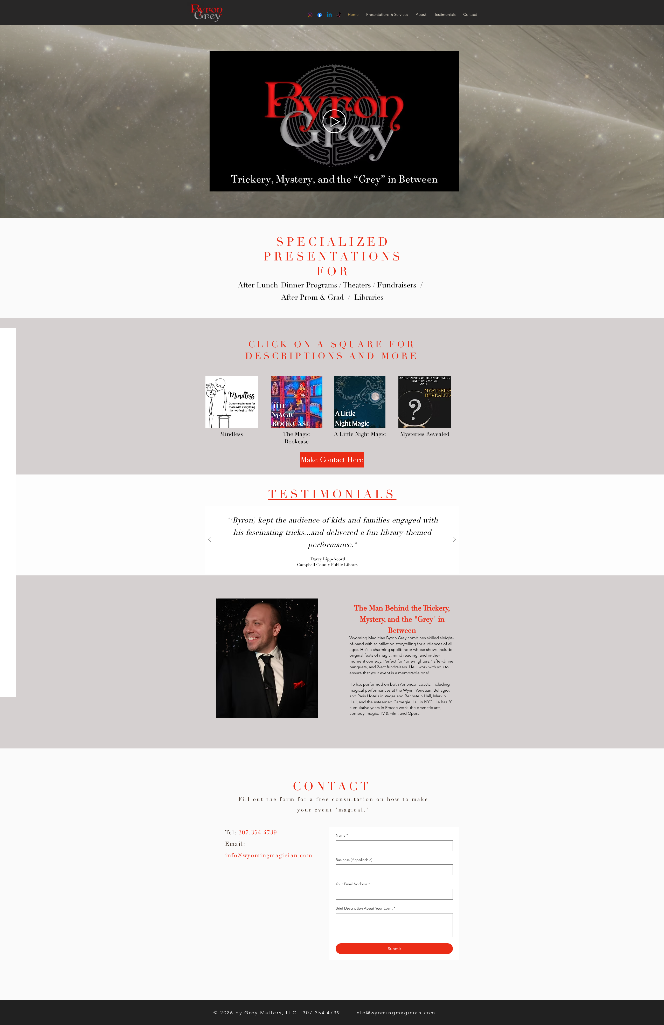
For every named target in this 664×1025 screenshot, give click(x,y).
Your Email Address (353, 884)
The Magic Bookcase (296, 437)
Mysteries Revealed (424, 434)
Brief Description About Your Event (365, 908)
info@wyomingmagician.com (269, 855)
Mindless (231, 434)
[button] (452, 185)
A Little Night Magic (360, 434)
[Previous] (209, 540)
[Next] (454, 540)
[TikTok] (339, 15)
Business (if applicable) (354, 859)
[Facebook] (320, 15)
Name (342, 835)
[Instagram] (310, 15)
